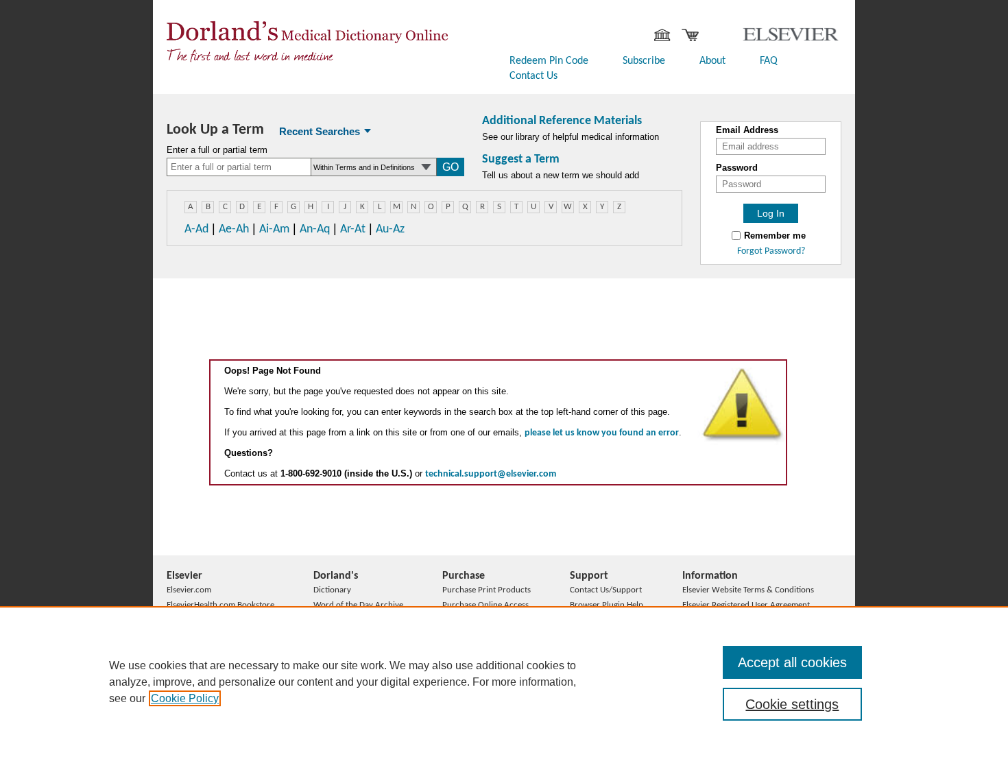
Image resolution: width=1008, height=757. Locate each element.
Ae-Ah (234, 229)
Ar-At (352, 229)
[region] (504, 681)
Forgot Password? (771, 251)
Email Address (747, 130)
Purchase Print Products (486, 590)
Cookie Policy (185, 698)
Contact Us (533, 76)
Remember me (775, 236)
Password (737, 168)
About (712, 61)
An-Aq (315, 229)
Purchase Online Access (485, 605)
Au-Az (390, 229)
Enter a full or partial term (217, 150)
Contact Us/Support (606, 590)
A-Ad (196, 229)
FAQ (769, 61)
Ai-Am (274, 229)
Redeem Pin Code (548, 61)
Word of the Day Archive (358, 605)
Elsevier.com (189, 590)
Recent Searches (319, 131)
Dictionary (332, 590)
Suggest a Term (521, 159)
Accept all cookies (792, 662)
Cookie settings (792, 704)
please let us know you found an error (602, 433)
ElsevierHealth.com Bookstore (220, 605)
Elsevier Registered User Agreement (746, 605)
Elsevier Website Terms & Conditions (748, 590)
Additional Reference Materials (562, 121)
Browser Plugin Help (606, 605)
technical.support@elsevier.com (490, 474)
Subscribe (644, 61)
